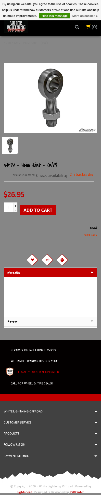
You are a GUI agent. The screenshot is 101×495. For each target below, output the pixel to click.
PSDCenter (77, 492)
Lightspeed (24, 492)
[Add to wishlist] (32, 260)
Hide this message (55, 16)
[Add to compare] (47, 260)
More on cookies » (85, 16)
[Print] (62, 260)
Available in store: (24, 174)
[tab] (50, 272)
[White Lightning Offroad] (16, 26)
